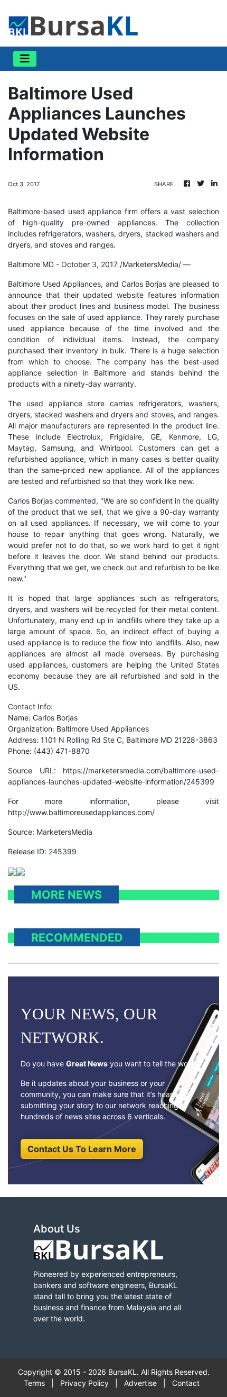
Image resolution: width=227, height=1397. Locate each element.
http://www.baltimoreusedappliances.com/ (81, 812)
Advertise (140, 1382)
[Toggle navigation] (24, 59)
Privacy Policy (84, 1382)
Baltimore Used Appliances (54, 283)
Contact (186, 1382)
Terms (34, 1382)
